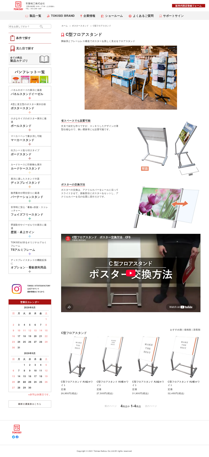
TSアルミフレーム (29, 246)
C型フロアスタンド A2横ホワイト (184, 383)
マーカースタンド (26, 138)
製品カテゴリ (19, 59)
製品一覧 (35, 16)
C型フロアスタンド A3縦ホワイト (77, 383)
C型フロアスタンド (102, 25)
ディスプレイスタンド (25, 181)
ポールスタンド (29, 122)
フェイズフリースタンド (29, 210)
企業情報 (89, 16)
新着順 (196, 329)
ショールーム (114, 16)
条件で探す (23, 38)
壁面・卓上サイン (29, 228)
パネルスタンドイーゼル (27, 92)
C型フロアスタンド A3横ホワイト (113, 383)
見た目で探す (25, 48)
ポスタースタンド (80, 25)
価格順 (187, 329)
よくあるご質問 (143, 16)
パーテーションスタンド (27, 195)
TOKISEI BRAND (63, 16)
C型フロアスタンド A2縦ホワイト (148, 383)
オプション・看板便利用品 (29, 263)
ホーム (65, 25)
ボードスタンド (25, 152)
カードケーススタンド (26, 166)
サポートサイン (173, 16)
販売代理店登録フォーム (188, 5)
